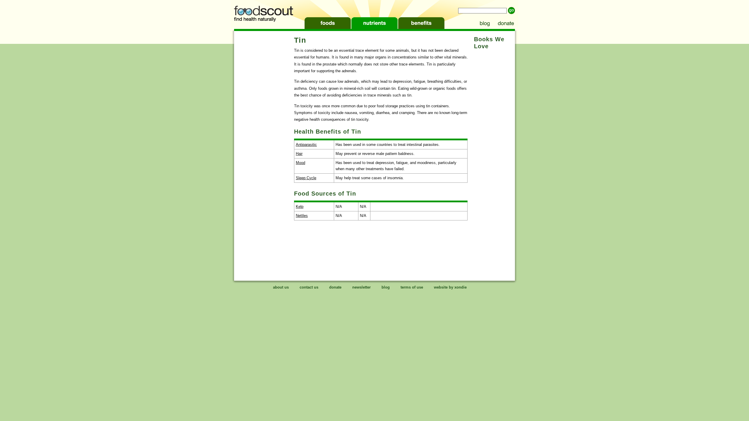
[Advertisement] (263, 122)
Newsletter (361, 287)
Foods (327, 23)
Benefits (421, 23)
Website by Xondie (450, 287)
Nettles (302, 215)
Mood (300, 163)
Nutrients (374, 23)
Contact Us (309, 287)
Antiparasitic (306, 144)
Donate (505, 23)
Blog (484, 23)
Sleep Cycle (306, 178)
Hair (299, 153)
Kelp (299, 206)
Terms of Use (412, 287)
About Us (281, 287)
